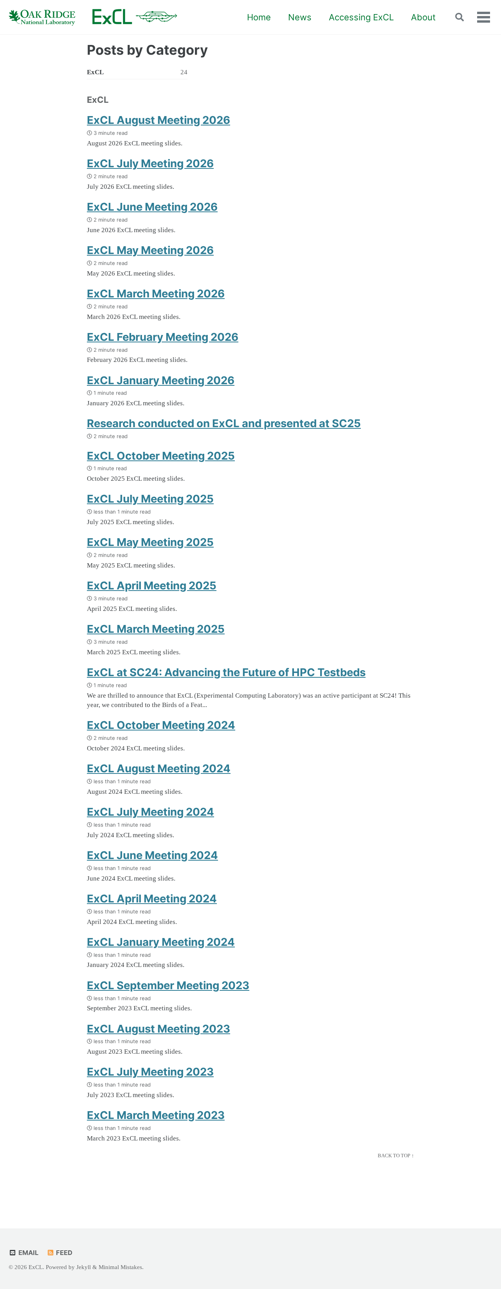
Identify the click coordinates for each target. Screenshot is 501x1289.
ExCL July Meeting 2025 (150, 498)
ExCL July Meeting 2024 (150, 811)
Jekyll (83, 1267)
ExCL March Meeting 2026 (156, 293)
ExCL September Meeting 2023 (168, 985)
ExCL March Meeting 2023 (156, 1115)
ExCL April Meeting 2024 (152, 898)
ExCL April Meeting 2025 (151, 585)
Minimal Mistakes (120, 1267)
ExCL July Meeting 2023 (150, 1071)
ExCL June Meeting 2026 (152, 206)
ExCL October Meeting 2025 (161, 455)
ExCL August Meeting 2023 (158, 1028)
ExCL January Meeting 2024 (161, 942)
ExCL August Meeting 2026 (158, 120)
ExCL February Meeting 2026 (162, 337)
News (300, 17)
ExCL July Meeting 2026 (150, 163)
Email (27, 1253)
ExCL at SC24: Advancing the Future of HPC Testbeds (226, 672)
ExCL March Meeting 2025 (156, 629)
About (423, 17)
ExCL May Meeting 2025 (150, 542)
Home (259, 17)
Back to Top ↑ (396, 1155)
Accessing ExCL (361, 17)
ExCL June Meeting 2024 (152, 855)
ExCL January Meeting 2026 (160, 380)
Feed (63, 1253)
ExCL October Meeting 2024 (161, 725)
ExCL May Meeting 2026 (150, 250)
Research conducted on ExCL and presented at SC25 (224, 423)
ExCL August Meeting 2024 (159, 768)
